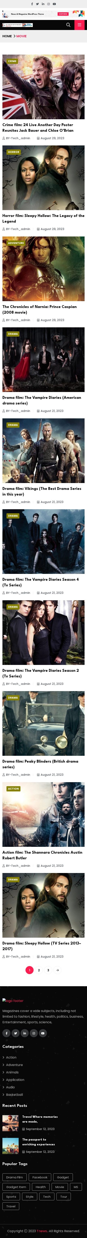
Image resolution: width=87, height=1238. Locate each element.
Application (15, 1080)
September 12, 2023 (40, 1129)
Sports (11, 1196)
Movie (59, 1187)
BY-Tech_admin (18, 138)
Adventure (16, 243)
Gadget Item (16, 1187)
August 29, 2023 (52, 138)
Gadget (63, 1177)
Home (7, 36)
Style (29, 1196)
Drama (13, 334)
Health (41, 1187)
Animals (12, 1072)
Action (13, 788)
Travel (10, 1206)
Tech (47, 1196)
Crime (12, 61)
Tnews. (42, 1231)
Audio (10, 1087)
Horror (13, 152)
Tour (63, 1196)
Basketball (14, 1095)
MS (76, 1187)
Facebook (40, 1177)
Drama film (14, 1177)
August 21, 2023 (52, 411)
